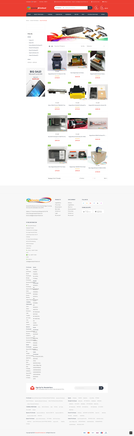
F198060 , (35, 269)
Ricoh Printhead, (28, 285)
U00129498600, (37, 367)
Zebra (27, 308)
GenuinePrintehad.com (40, 432)
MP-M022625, (36, 312)
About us (70, 207)
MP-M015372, (35, 288)
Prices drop (57, 205)
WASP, (27, 322)
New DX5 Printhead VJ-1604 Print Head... (57, 136)
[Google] (90, 203)
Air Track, (28, 317)
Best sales (57, 209)
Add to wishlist (58, 64)
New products (58, 207)
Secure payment (72, 209)
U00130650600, (37, 370)
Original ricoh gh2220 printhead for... (77, 105)
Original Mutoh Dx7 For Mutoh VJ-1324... (57, 74)
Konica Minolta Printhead (35, 45)
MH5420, (35, 332)
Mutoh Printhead (34, 47)
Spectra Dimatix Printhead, (41, 401)
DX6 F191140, (28, 367)
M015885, (35, 303)
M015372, (35, 296)
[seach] (90, 8)
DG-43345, (35, 322)
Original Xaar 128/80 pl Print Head (77, 166)
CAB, (27, 313)
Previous (81, 178)
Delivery (70, 202)
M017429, (35, 314)
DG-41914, (35, 276)
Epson (31, 42)
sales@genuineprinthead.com (33, 261)
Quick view (56, 64)
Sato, (27, 306)
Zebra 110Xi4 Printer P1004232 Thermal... (57, 105)
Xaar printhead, (28, 270)
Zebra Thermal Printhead (33, 403)
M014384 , (35, 294)
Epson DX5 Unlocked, (31, 349)
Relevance (96, 46)
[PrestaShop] (35, 82)
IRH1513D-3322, (35, 359)
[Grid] (50, 46)
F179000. (35, 278)
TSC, (27, 320)
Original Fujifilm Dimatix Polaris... (97, 74)
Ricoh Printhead (33, 50)
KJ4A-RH (28, 342)
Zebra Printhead (33, 55)
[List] (52, 46)
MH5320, (35, 343)
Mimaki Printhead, (28, 279)
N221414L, (35, 349)
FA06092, (35, 274)
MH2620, (35, 345)
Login (56, 213)
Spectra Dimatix (33, 52)
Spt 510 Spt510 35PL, (38, 356)
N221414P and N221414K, (35, 336)
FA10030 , (28, 371)
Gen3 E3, (35, 340)
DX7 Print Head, (30, 355)
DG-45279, (35, 299)
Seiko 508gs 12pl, (37, 365)
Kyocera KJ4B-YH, (28, 334)
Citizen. (28, 324)
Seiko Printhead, (28, 292)
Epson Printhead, (28, 274)
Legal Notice (58, 202)
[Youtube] (97, 203)
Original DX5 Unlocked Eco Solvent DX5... (98, 105)
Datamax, (28, 311)
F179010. (28, 377)
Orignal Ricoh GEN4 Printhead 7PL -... (97, 135)
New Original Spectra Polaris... (77, 72)
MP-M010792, (36, 316)
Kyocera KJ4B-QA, (30, 331)
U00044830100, (37, 372)
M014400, (35, 347)
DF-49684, (28, 352)
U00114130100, (36, 374)
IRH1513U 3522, (37, 363)
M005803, (35, 292)
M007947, (28, 358)
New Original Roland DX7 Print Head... (57, 166)
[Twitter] (83, 203)
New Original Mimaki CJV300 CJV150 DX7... (98, 168)
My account (58, 215)
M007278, (35, 309)
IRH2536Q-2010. (35, 377)
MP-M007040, (36, 318)
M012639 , (35, 285)
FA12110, (28, 375)
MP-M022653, (35, 306)
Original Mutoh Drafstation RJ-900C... (77, 136)
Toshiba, (28, 315)
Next (105, 178)
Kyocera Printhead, (30, 282)
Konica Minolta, (28, 296)
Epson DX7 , (29, 373)
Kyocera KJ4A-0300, (31, 340)
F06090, (35, 271)
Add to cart (57, 76)
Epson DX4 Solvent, (28, 362)
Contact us (57, 211)
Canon (31, 40)
